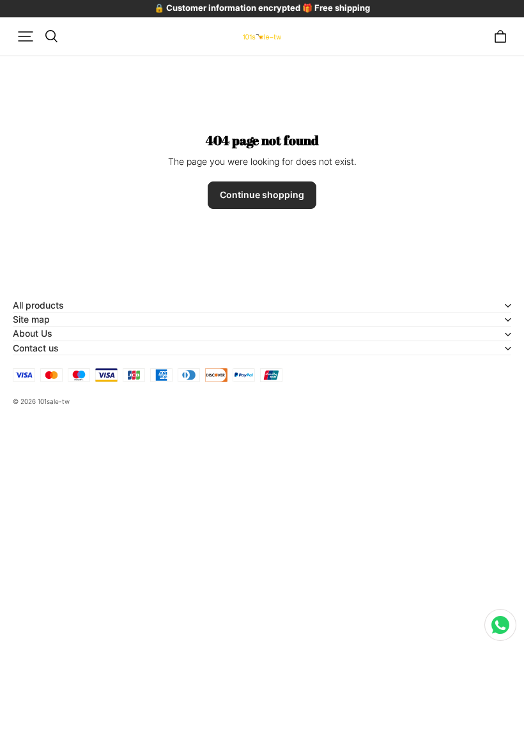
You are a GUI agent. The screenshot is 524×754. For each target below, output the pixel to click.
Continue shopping (262, 194)
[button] (25, 36)
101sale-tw (54, 401)
